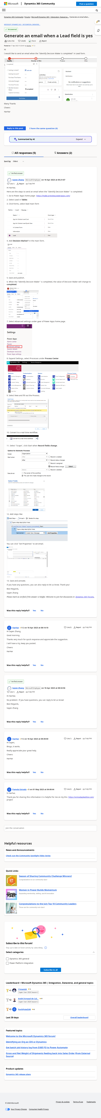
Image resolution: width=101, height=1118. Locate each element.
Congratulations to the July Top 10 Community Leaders (47, 904)
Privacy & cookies (63, 1102)
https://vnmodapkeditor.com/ (81, 797)
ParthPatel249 (24, 1009)
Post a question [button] (86, 4)
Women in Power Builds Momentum (38, 890)
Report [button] (44, 41)
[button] (86, 4)
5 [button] (28, 789)
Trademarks (91, 1102)
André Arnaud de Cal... (28, 998)
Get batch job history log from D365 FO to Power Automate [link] (37, 1047)
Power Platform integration (21, 963)
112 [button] (34, 46)
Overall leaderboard (79, 1017)
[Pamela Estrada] (9, 789)
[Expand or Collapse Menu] (4, 10)
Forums (27, 17)
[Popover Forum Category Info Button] (45, 947)
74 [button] (30, 989)
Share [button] (34, 41)
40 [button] (34, 1009)
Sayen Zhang (18, 179)
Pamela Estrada (19, 789)
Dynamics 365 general (19, 959)
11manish (22, 989)
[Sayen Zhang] (9, 180)
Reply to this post (15, 128)
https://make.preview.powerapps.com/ (53, 195)
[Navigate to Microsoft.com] (11, 3)
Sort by (7, 161)
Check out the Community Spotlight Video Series (28, 855)
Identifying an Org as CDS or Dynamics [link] (26, 1041)
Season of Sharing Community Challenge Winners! (45, 876)
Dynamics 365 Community (39, 3)
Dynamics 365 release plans (18, 1074)
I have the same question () (43, 128)
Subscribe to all (51, 970)
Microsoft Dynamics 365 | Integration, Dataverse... (50, 17)
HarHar (29, 46)
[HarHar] (9, 628)
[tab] (24, 154)
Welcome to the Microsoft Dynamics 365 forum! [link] (30, 1036)
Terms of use (78, 1102)
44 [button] (41, 998)
